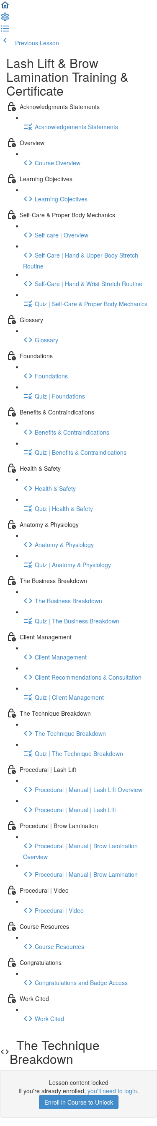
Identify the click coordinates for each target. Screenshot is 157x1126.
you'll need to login (112, 1091)
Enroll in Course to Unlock (78, 1102)
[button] (5, 7)
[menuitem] (5, 19)
